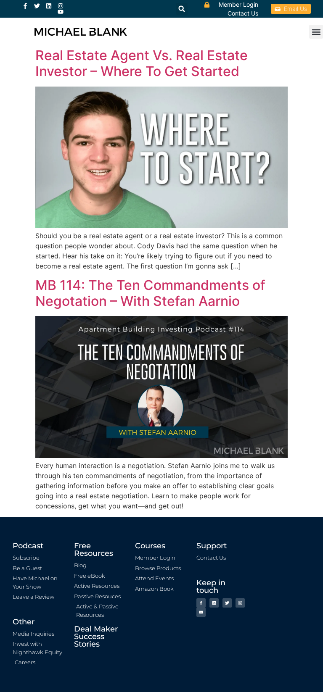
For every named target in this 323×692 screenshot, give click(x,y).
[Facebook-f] (25, 6)
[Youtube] (61, 12)
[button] (316, 32)
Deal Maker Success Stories (96, 636)
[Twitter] (37, 6)
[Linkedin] (49, 6)
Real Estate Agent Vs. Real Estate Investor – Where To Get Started (141, 63)
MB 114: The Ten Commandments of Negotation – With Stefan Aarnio (150, 293)
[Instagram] (61, 6)
